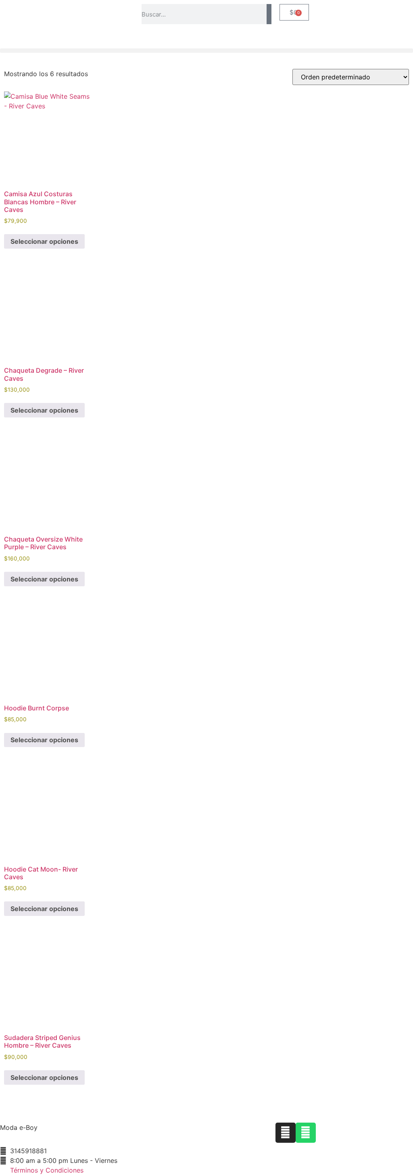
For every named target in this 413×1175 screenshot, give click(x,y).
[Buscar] (269, 14)
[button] (206, 50)
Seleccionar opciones (44, 241)
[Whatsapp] (306, 1133)
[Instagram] (285, 1133)
